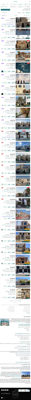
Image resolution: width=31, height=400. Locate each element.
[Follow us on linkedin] (4, 390)
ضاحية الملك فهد (27, 15)
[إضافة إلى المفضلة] (16, 26)
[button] (28, 4)
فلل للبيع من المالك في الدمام (11, 310)
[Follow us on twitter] (5, 390)
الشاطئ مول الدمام (17, 376)
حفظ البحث (2, 6)
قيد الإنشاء (14, 4)
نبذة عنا (17, 391)
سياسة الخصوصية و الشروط (15, 394)
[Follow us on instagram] (2, 390)
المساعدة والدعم (16, 390)
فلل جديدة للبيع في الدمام (12, 306)
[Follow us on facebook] (7, 390)
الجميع (20, 4)
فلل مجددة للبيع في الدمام (12, 311)
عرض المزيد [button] (28, 312)
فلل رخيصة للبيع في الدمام (27, 306)
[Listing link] (15, 22)
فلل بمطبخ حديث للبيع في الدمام (26, 310)
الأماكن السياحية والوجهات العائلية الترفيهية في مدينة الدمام (10, 375)
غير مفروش (19, 12)
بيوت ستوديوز (16, 393)
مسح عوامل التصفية (5, 6)
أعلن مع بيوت (14, 391)
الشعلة (16, 15)
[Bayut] (15, 1)
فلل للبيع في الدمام (18, 321)
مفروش (23, 12)
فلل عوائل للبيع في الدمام (27, 309)
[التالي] (11, 301)
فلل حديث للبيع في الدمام (12, 307)
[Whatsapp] (5, 26)
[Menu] (30, 1)
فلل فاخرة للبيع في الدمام (27, 307)
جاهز (17, 4)
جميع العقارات (28, 12)
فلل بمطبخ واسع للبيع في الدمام (11, 309)
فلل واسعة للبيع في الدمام (27, 311)
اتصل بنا (13, 393)
